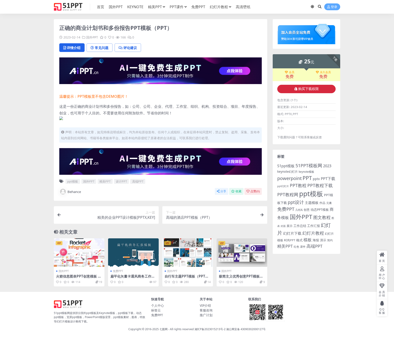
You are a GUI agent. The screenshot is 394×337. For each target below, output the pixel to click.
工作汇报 (313, 226)
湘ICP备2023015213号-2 (210, 329)
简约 (330, 240)
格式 (299, 240)
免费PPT (198, 6)
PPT (307, 178)
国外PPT (116, 6)
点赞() (255, 191)
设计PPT (121, 181)
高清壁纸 (243, 6)
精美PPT (155, 6)
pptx (316, 179)
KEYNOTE (135, 6)
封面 (283, 226)
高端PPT (137, 181)
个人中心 (157, 305)
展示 (290, 226)
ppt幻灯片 (283, 186)
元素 (329, 203)
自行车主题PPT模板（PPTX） (185, 278)
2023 (327, 165)
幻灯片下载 (292, 233)
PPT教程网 (287, 194)
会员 (291, 72)
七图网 (163, 329)
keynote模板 (306, 171)
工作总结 (299, 226)
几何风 (299, 209)
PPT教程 (298, 185)
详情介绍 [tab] (73, 47)
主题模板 (312, 202)
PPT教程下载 (320, 185)
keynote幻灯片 (287, 172)
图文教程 (322, 217)
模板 (307, 239)
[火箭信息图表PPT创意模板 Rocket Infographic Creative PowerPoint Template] (79, 252)
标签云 (156, 310)
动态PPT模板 (320, 209)
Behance (74, 191)
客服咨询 (206, 310)
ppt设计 (296, 202)
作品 (322, 203)
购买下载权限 (308, 89)
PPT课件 (177, 6)
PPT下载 (328, 178)
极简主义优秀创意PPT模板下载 (241, 278)
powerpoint (289, 178)
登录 (334, 7)
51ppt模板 (286, 165)
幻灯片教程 (219, 6)
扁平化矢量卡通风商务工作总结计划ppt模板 (132, 278)
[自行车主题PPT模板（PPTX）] (187, 252)
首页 (100, 6)
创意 (307, 210)
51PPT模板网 (309, 165)
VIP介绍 (205, 305)
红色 (296, 247)
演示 (323, 240)
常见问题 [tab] (102, 47)
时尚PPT (289, 240)
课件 (303, 246)
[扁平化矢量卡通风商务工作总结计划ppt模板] (133, 252)
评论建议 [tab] (130, 47)
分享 (223, 191)
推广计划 (206, 315)
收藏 (238, 191)
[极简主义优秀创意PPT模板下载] (242, 252)
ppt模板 (72, 181)
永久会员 (325, 72)
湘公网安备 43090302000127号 (246, 329)
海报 (316, 240)
